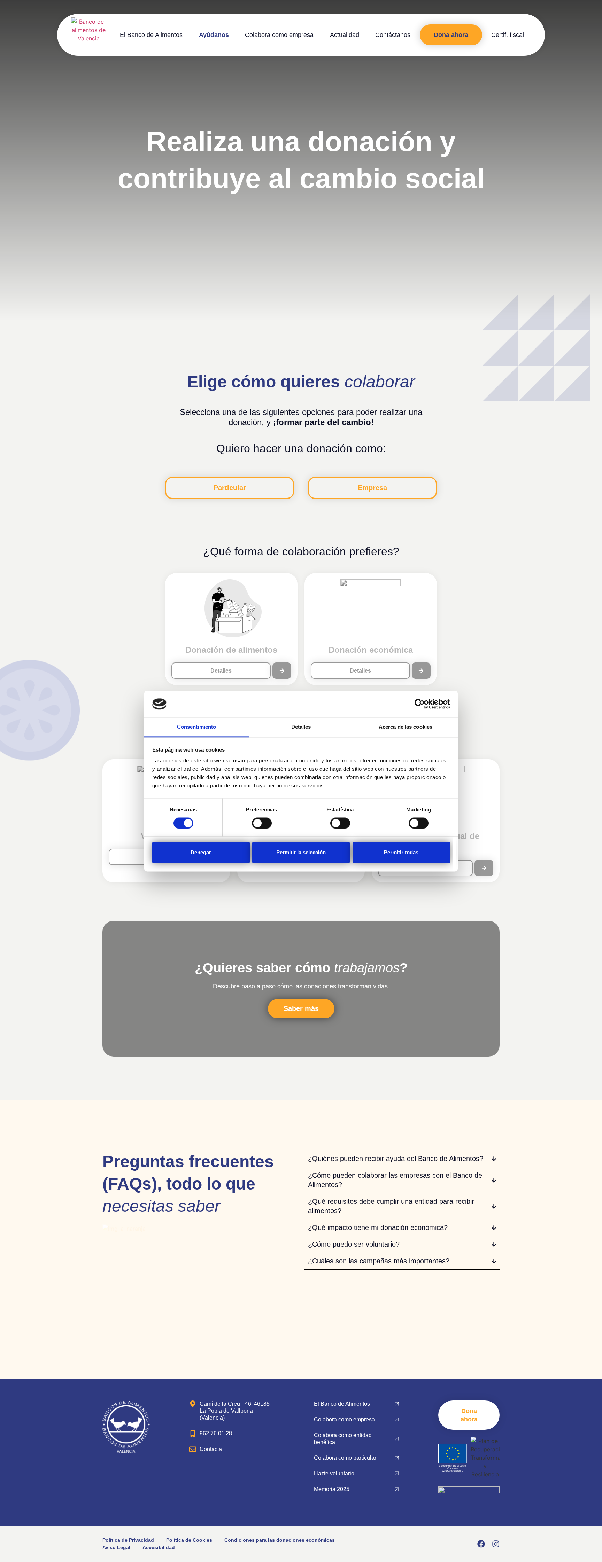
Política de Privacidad (128, 1540)
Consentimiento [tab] (196, 727)
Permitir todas (401, 853)
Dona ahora (451, 34)
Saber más (301, 1008)
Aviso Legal (116, 1547)
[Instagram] (496, 1544)
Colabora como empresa (279, 34)
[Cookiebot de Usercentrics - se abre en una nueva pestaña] (419, 704)
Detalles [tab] (301, 727)
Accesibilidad (158, 1547)
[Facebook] (481, 1544)
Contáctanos (392, 34)
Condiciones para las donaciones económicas (279, 1540)
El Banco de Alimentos (151, 34)
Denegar (201, 853)
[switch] (262, 823)
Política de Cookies (189, 1540)
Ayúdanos (214, 34)
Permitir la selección (301, 853)
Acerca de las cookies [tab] (405, 727)
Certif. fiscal (507, 34)
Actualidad (344, 34)
